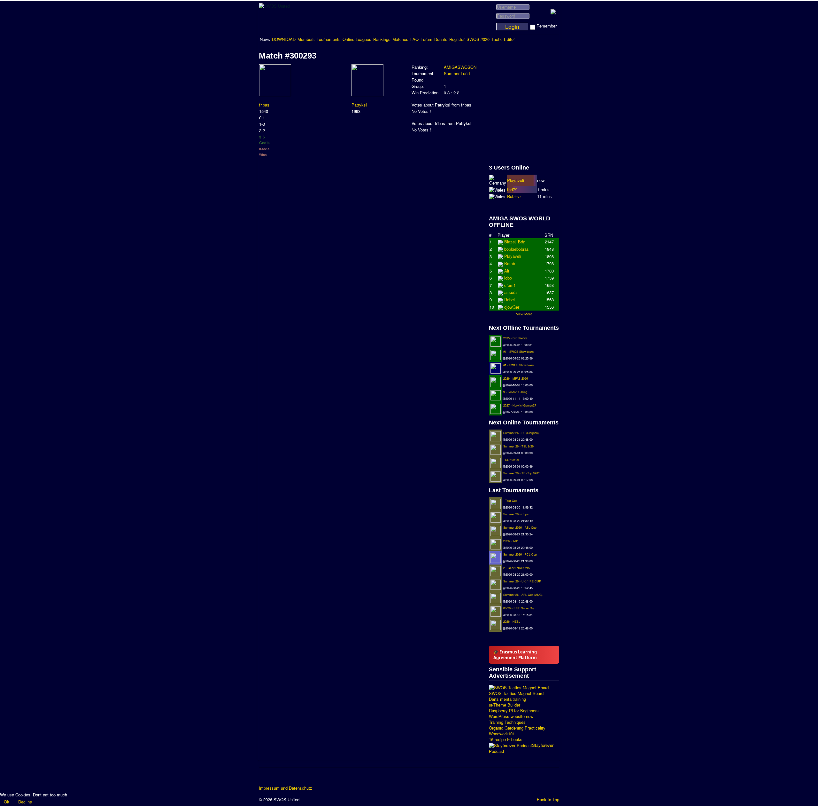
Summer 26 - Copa (516, 514)
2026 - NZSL (511, 622)
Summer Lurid (457, 73)
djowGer (511, 271)
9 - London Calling (515, 392)
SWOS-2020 (478, 39)
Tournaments (329, 39)
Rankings (381, 39)
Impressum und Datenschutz (285, 788)
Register (457, 39)
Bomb (509, 292)
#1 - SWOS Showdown (518, 352)
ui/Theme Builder (504, 705)
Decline (25, 802)
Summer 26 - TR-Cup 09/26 (521, 473)
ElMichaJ (512, 249)
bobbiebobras (516, 256)
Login (512, 26)
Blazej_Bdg (514, 242)
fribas (264, 105)
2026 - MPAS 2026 (515, 378)
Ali (506, 278)
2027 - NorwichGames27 (519, 405)
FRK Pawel (514, 307)
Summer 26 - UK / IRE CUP (522, 581)
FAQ (414, 39)
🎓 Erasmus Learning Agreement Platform (515, 654)
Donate (440, 39)
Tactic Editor (503, 39)
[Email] (301, 778)
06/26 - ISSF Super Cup (519, 608)
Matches (400, 39)
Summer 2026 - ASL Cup (519, 527)
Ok (6, 802)
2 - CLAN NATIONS (516, 568)
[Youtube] (288, 778)
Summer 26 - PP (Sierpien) (521, 433)
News (265, 39)
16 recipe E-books (505, 739)
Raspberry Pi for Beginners (514, 711)
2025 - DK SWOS (515, 338)
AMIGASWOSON (460, 67)
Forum (426, 39)
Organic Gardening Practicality (517, 728)
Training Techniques (507, 722)
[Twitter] (276, 778)
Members (306, 39)
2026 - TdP (510, 541)
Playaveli (515, 180)
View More (524, 313)
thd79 (512, 189)
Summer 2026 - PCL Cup (520, 554)
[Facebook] (264, 778)
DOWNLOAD (284, 39)
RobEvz (514, 196)
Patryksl (359, 105)
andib (509, 299)
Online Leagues (357, 39)
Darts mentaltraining (507, 699)
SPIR (509, 285)
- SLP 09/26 (511, 460)
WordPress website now (511, 716)
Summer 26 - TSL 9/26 (518, 446)
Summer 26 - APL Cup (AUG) (523, 595)
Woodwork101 (502, 734)
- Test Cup (510, 501)
